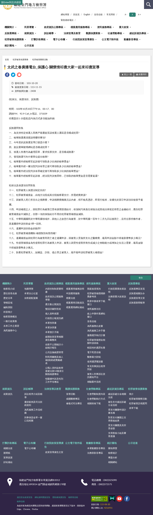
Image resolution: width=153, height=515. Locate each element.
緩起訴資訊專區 (138, 33)
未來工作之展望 (11, 326)
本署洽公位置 (31, 293)
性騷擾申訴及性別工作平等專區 (54, 380)
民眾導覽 (29, 27)
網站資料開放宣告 (42, 497)
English (87, 15)
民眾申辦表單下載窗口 (96, 303)
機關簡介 (9, 27)
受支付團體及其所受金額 (117, 427)
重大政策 (124, 27)
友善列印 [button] (142, 74)
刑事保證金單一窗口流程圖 (33, 419)
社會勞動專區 (115, 33)
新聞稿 (6, 453)
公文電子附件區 (110, 39)
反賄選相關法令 (137, 293)
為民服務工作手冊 (96, 331)
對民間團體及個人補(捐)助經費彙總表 (54, 360)
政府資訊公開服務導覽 (54, 298)
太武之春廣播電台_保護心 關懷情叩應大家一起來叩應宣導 (53, 67)
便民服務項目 (94, 309)
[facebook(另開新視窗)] (127, 499)
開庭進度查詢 (94, 289)
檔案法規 (70, 298)
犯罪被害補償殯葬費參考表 (96, 295)
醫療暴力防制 (94, 357)
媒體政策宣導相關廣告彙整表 (54, 338)
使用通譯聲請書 (95, 362)
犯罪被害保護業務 (14, 39)
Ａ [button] (132, 15)
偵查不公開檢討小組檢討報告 (54, 346)
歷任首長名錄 (10, 293)
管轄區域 (7, 303)
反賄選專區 (11, 33)
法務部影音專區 (95, 453)
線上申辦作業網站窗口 (96, 315)
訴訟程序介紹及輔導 (33, 395)
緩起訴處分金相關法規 (117, 395)
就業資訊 (29, 33)
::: (1, 52)
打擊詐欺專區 (38, 39)
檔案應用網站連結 (75, 307)
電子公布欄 (59, 39)
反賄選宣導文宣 (137, 298)
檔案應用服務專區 (80, 27)
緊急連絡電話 (67, 20)
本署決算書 (50, 327)
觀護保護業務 (93, 33)
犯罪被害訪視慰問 (138, 403)
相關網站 (112, 462)
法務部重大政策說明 (117, 298)
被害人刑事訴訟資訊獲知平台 (96, 375)
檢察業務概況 (10, 317)
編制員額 (7, 307)
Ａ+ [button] (139, 15)
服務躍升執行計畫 (96, 335)
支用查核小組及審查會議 (117, 434)
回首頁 (76, 15)
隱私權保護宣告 (59, 497)
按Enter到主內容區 (11, 2)
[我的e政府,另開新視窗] (112, 499)
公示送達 (29, 45)
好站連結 (7, 462)
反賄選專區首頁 (137, 289)
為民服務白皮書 (95, 326)
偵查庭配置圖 (31, 298)
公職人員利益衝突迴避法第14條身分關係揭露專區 (54, 371)
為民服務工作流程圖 (33, 411)
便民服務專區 (104, 27)
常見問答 (111, 15)
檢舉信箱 (21, 502)
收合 (141, 278)
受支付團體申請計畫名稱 (117, 411)
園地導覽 (112, 448)
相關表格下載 (94, 403)
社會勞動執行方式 (96, 399)
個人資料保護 (52, 314)
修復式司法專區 (74, 403)
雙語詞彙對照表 (53, 309)
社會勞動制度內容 (96, 394)
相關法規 (7, 448)
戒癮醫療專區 (73, 399)
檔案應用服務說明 (75, 289)
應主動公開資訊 (53, 304)
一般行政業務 (10, 321)
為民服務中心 (10, 330)
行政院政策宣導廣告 (83, 39)
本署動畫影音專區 (96, 448)
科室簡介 (7, 312)
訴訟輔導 (49, 33)
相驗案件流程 (94, 382)
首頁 (7, 60)
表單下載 (133, 408)
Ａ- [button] (125, 15)
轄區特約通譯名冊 (96, 348)
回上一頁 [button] (128, 74)
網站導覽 (65, 15)
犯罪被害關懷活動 (40, 60)
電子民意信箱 (94, 352)
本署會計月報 (52, 332)
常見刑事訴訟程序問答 (96, 368)
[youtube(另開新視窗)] (119, 499)
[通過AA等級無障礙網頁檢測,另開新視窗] (99, 499)
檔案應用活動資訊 (75, 303)
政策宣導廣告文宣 (54, 452)
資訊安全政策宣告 (24, 497)
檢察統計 (112, 453)
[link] (7, 75)
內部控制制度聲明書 (54, 290)
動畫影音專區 (131, 39)
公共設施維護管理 (54, 352)
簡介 (131, 394)
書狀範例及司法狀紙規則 (33, 403)
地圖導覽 (28, 289)
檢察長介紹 (9, 289)
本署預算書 (50, 323)
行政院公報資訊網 (54, 318)
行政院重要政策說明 (117, 290)
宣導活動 (70, 394)
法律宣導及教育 (72, 33)
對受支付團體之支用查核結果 (117, 419)
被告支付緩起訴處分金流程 (117, 403)
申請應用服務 (73, 293)
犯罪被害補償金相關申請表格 (96, 341)
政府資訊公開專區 (53, 27)
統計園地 (9, 45)
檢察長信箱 (73, 497)
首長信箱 (98, 15)
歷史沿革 (7, 298)
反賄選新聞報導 (137, 303)
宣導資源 (7, 458)
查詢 (148, 4)
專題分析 (112, 458)
